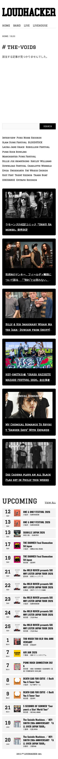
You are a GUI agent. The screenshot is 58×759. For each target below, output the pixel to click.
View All (50, 502)
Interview (8, 137)
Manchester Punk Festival (19, 156)
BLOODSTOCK (35, 142)
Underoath (17, 170)
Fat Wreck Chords (36, 170)
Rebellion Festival (38, 147)
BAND (17, 25)
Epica (5, 170)
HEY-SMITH (16, 345)
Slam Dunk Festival (14, 142)
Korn (12, 245)
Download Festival (14, 166)
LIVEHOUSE (40, 25)
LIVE (27, 25)
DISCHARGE (8, 180)
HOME (6, 25)
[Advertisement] (29, 88)
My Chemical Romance (25, 395)
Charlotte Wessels (40, 166)
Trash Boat (40, 175)
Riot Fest (8, 175)
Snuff (13, 295)
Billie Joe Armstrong (15, 161)
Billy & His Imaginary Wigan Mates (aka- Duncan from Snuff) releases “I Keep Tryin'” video (28, 330)
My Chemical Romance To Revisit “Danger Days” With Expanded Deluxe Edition (28, 430)
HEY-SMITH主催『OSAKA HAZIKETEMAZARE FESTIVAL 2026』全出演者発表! (28, 380)
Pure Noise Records (29, 137)
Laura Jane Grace (13, 147)
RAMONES (15, 195)
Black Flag (16, 446)
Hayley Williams (41, 161)
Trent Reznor (23, 175)
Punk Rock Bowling (14, 152)
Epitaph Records (26, 180)
